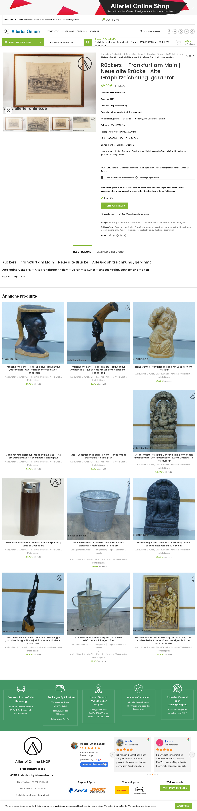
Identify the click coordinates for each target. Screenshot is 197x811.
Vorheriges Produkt (187, 55)
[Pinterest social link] (180, 31)
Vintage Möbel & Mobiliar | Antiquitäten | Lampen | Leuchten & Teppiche (98, 551)
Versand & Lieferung (110, 252)
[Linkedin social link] (186, 31)
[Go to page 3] (154, 774)
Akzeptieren (183, 806)
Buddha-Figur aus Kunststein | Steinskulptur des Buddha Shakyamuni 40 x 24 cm (164, 544)
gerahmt (159, 227)
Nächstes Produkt (193, 55)
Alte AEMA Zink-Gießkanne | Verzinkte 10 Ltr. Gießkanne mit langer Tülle (98, 639)
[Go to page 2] (152, 774)
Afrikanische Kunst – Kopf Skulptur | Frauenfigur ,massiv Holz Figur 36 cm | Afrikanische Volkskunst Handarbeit (33, 640)
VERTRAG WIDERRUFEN (175, 788)
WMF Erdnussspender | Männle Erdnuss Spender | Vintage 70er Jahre (33, 544)
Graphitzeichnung (109, 230)
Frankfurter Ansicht (144, 227)
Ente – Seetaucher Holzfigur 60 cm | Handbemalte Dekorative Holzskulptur (98, 456)
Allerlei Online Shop (92, 743)
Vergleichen (109, 214)
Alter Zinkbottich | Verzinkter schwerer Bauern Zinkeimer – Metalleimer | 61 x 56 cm (98, 544)
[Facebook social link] (169, 31)
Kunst (122, 230)
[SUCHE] (88, 42)
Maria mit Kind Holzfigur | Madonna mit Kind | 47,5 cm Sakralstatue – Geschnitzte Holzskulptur (33, 456)
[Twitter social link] (175, 31)
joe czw (169, 741)
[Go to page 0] (147, 774)
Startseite (105, 54)
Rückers (158, 230)
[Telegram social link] (192, 31)
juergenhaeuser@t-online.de (36, 795)
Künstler (131, 230)
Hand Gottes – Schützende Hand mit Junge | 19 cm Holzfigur (163, 368)
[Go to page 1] (150, 774)
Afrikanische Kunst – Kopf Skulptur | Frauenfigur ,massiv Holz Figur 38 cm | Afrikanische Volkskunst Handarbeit (98, 369)
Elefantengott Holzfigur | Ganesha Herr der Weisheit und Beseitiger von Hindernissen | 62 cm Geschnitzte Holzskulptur (163, 457)
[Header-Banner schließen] (193, 7)
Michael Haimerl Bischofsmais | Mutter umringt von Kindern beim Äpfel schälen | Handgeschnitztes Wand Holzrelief (163, 640)
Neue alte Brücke (145, 230)
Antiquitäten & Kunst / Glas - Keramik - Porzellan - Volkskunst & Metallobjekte (146, 54)
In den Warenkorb (114, 206)
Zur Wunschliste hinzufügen (135, 214)
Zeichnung (169, 230)
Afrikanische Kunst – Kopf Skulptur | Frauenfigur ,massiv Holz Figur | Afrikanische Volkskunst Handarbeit (33, 369)
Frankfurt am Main (124, 227)
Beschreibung (82, 252)
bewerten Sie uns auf (93, 764)
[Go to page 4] (157, 774)
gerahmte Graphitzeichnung (178, 227)
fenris (128, 741)
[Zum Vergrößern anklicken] (8, 110)
